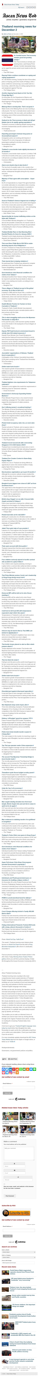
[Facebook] (3, 1069)
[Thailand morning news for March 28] (10, 1129)
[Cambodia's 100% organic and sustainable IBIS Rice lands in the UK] (6, 1335)
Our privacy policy (8, 1367)
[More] (17, 1072)
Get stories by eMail (24, 1368)
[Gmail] (13, 1072)
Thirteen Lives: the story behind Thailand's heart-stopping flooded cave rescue (23, 1289)
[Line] (34, 1069)
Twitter (12, 1041)
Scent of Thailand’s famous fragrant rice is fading (18, 200)
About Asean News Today (11, 4)
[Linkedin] (10, 1069)
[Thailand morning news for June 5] (28, 1129)
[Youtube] (32, 7)
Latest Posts (13, 1059)
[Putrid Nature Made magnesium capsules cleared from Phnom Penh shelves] (5, 1272)
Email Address (7, 1083)
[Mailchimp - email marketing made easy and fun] (17, 1099)
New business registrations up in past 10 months (18, 472)
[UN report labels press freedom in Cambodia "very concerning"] (6, 1281)
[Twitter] (27, 7)
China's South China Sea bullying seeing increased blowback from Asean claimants (22, 1343)
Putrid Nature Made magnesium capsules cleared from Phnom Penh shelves (22, 1272)
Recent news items (9, 1267)
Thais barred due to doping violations (14, 261)
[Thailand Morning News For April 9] (10, 1116)
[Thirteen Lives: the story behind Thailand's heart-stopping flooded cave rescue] (5, 1289)
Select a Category (6, 1255)
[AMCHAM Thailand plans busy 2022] (8, 1325)
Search (22, 7)
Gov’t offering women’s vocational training (16, 407)
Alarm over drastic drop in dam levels (14, 165)
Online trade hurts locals (10, 366)
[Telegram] (6, 1072)
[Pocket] (3, 1072)
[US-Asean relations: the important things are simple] (6, 1307)
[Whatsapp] (20, 1069)
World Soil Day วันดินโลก (14, 939)
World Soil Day (13, 944)
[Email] (24, 1069)
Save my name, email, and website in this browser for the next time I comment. (19, 1187)
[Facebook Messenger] (31, 1069)
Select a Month (5, 1249)
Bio (5, 1059)
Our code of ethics (12, 1368)
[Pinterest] (30, 7)
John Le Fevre (7, 34)
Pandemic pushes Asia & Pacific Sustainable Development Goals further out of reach (22, 1316)
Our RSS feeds (24, 1370)
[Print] (27, 1069)
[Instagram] (10, 1072)
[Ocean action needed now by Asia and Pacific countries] (6, 1297)
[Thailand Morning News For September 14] (28, 1116)
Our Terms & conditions (21, 1367)
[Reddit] (17, 1069)
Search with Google (6, 1260)
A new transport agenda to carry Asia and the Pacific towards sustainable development (21, 1361)
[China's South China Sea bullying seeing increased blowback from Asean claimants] (5, 1343)
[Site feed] (35, 7)
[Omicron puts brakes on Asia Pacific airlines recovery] (6, 1352)
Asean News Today (11, 1373)
